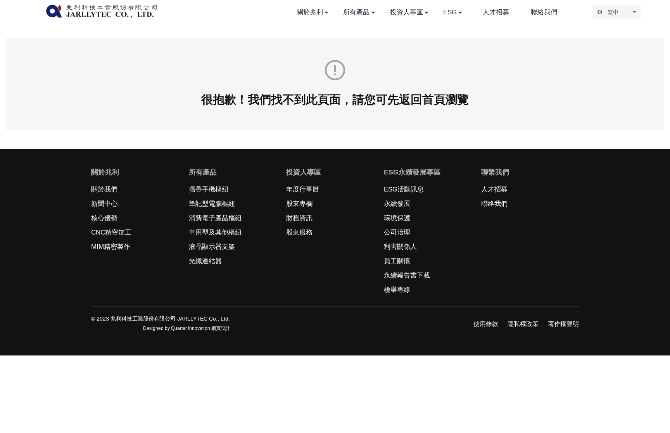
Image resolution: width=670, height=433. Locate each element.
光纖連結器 (205, 261)
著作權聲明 (563, 324)
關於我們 (104, 189)
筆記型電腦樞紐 (212, 203)
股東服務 (299, 232)
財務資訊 (299, 218)
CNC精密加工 (111, 232)
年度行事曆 (302, 189)
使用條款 (485, 324)
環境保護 (397, 218)
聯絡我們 (544, 12)
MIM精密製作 (110, 246)
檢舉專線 (397, 289)
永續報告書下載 (407, 275)
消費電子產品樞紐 (215, 218)
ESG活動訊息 (404, 189)
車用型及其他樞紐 (215, 232)
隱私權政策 (523, 324)
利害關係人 (400, 246)
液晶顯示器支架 (212, 246)
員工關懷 (397, 261)
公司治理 (397, 232)
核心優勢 (104, 218)
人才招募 (496, 12)
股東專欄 (299, 203)
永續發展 (397, 203)
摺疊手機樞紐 (208, 189)
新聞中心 (104, 203)
